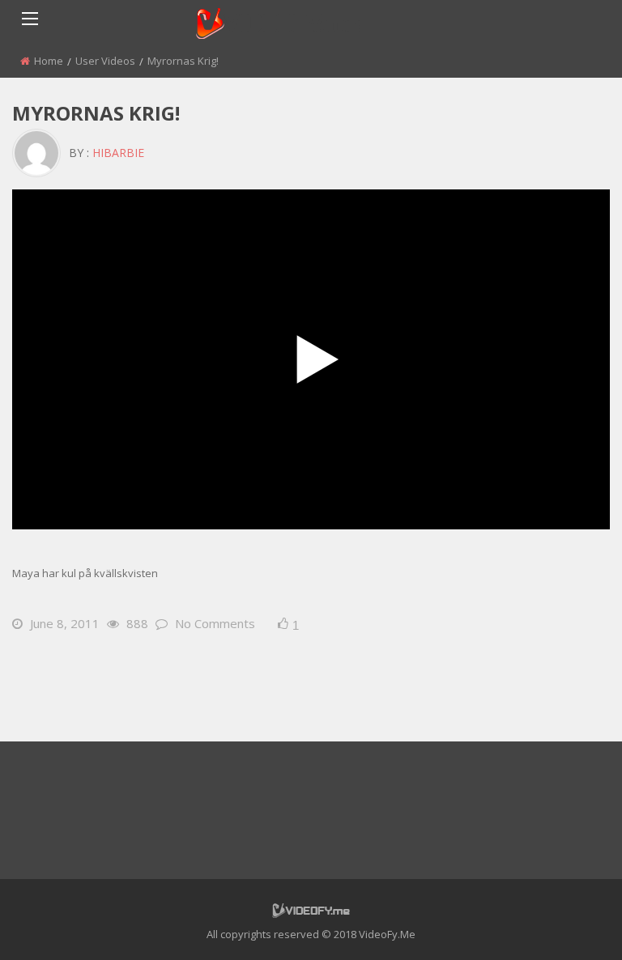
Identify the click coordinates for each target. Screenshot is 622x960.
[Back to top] (569, 923)
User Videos (105, 60)
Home (48, 60)
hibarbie (118, 152)
